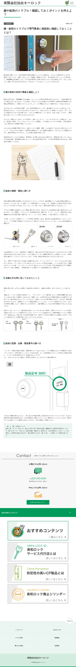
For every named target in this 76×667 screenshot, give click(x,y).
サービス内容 (19, 637)
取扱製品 (57, 637)
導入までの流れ (19, 645)
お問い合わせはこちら (37, 502)
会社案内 (57, 645)
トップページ (19, 630)
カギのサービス (57, 630)
